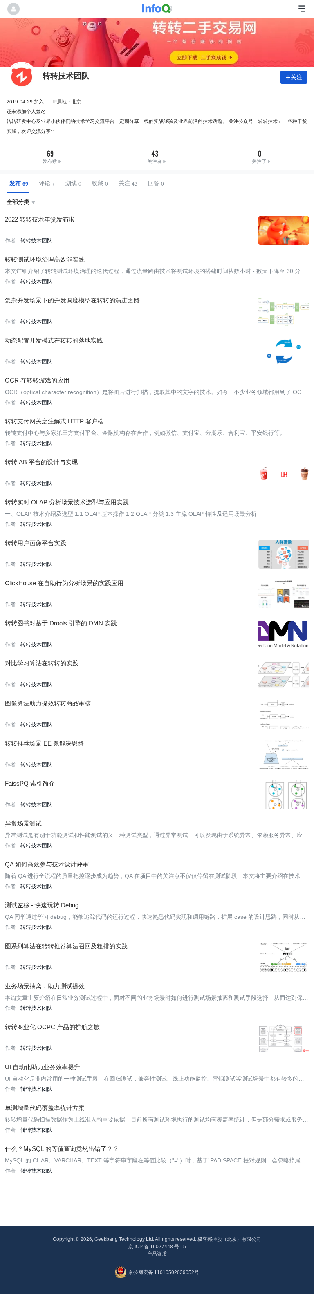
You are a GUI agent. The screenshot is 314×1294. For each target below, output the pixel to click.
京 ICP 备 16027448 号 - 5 (157, 1246)
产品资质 (157, 1254)
